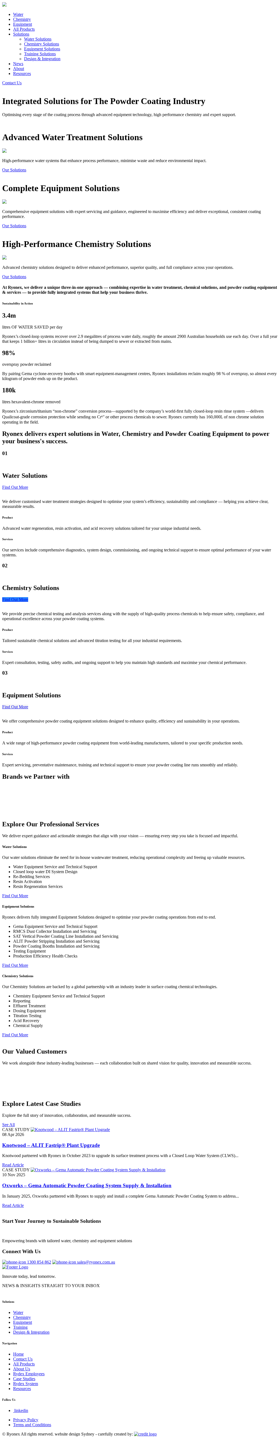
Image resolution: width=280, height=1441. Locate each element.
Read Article (13, 1165)
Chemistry (22, 19)
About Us (21, 1369)
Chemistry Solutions (41, 44)
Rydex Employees (29, 1373)
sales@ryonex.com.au (96, 1262)
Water (18, 14)
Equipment (22, 24)
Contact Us (12, 82)
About (18, 68)
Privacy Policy (25, 1419)
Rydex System (25, 1383)
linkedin (21, 1410)
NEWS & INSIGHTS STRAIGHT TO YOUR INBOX (51, 1285)
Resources (22, 73)
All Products (24, 29)
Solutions (21, 34)
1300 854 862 (39, 1262)
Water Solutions (37, 39)
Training (20, 1327)
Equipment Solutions (42, 49)
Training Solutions (40, 53)
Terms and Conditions (32, 1424)
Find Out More (15, 487)
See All (8, 1124)
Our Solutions (14, 170)
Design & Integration (42, 58)
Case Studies (24, 1378)
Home (18, 1354)
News (18, 63)
